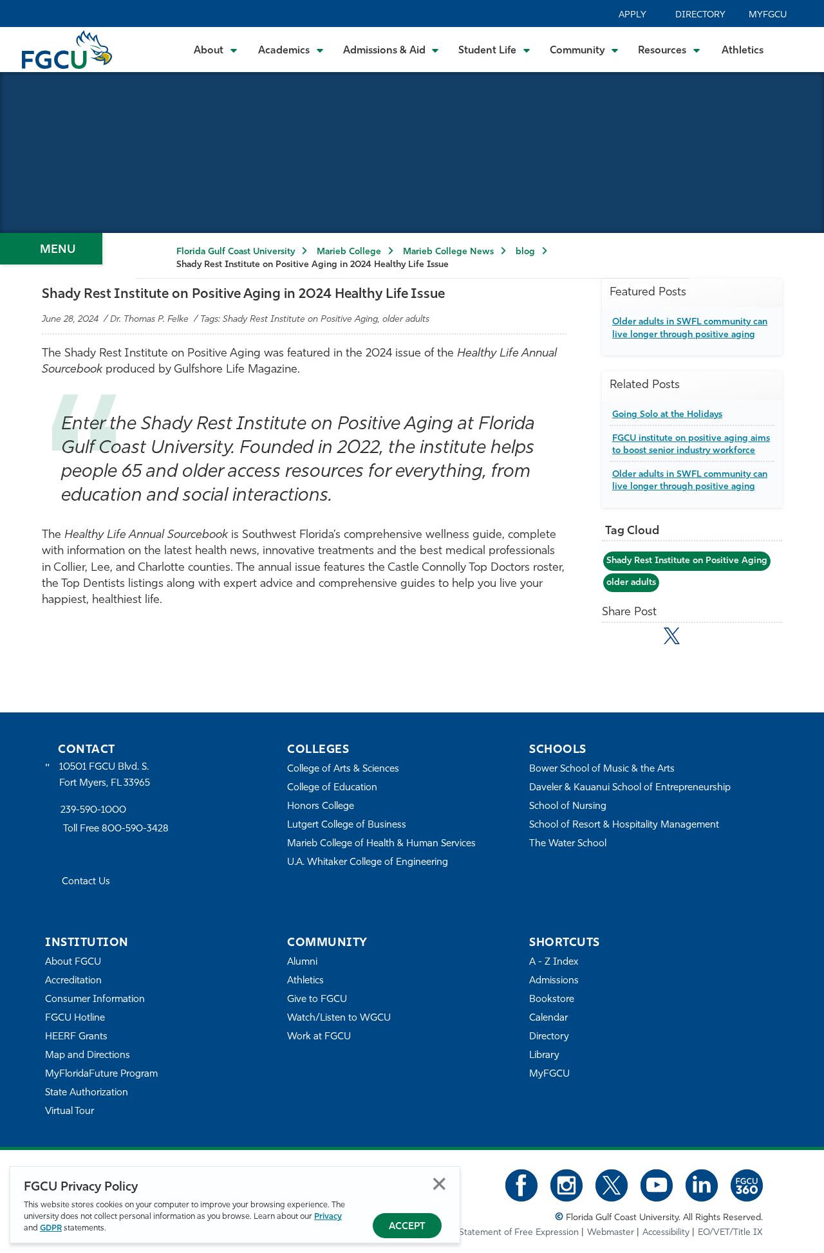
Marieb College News (448, 252)
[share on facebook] (643, 638)
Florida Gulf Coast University (235, 252)
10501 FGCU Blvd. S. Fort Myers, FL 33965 (104, 775)
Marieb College (349, 252)
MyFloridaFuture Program (101, 1074)
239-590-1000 (93, 810)
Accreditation (73, 981)
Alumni (302, 962)
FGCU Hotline (75, 1018)
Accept (407, 1227)
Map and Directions (87, 1056)
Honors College (320, 807)
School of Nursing (567, 807)
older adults (631, 583)
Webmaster (610, 1233)
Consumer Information (95, 1000)
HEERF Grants (76, 1037)
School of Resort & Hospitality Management (624, 825)
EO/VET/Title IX (730, 1233)
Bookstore (551, 1000)
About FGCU (73, 962)
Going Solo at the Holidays (667, 415)
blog (525, 252)
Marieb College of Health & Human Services (381, 844)
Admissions (554, 981)
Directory (700, 15)
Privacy (328, 1216)
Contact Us (86, 882)
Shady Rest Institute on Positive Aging (686, 561)
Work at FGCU (319, 1037)
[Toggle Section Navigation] (51, 249)
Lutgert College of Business (346, 825)
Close (439, 1184)
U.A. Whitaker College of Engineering (367, 863)
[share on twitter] (672, 635)
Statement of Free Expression (519, 1233)
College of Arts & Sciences (343, 769)
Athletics (742, 51)
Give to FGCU (317, 1000)
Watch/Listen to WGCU (339, 1018)
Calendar (548, 1018)
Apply (632, 15)
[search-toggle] (796, 49)
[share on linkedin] (700, 638)
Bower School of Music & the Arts (602, 769)
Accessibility (665, 1233)
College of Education (332, 788)
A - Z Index (553, 962)
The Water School (567, 844)
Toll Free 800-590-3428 (116, 829)
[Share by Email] (615, 638)
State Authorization (86, 1093)
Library (544, 1056)
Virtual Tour (69, 1112)
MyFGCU (768, 15)
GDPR (51, 1228)
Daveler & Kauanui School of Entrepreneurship (630, 788)
